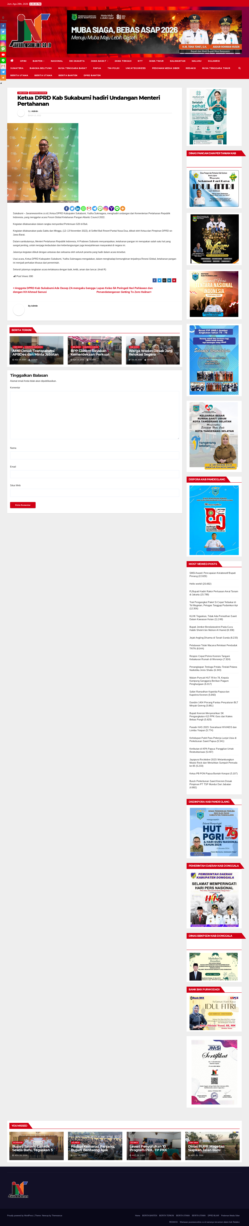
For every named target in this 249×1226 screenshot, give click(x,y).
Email (13, 466)
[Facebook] (66, 208)
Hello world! (195, 584)
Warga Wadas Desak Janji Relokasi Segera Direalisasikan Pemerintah (151, 354)
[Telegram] (94, 208)
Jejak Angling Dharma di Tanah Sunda (209, 638)
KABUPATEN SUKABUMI (38, 93)
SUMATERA (16, 68)
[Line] (117, 208)
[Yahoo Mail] (111, 208)
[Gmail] (89, 208)
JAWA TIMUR (156, 61)
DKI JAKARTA (77, 61)
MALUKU (197, 61)
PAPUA (97, 68)
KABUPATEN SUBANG (90, 347)
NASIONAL (57, 61)
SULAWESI (214, 61)
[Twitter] (72, 208)
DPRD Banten (92, 75)
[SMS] (100, 208)
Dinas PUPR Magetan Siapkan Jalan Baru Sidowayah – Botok (206, 1150)
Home (137, 1215)
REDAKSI (191, 68)
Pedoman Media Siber (166, 68)
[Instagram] (105, 208)
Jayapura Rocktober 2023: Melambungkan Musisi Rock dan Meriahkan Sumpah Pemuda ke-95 (213, 762)
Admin (34, 111)
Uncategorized (136, 68)
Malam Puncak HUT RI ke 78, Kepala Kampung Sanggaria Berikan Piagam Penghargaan (209, 681)
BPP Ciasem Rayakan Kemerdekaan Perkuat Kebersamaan (90, 354)
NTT (140, 61)
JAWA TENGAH (123, 61)
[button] (239, 68)
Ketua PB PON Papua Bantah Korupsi (209, 773)
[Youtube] (3, 55)
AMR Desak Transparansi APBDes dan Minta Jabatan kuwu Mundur (35, 354)
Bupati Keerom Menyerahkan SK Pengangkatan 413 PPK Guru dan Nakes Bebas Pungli (211, 716)
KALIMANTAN (177, 61)
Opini (23, 61)
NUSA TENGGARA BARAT (72, 68)
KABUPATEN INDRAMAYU (33, 347)
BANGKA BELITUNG (41, 68)
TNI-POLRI (113, 68)
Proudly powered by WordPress (20, 1215)
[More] (122, 208)
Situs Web (15, 485)
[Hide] (1, 83)
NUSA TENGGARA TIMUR (216, 68)
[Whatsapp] (83, 208)
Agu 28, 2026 (21, 1155)
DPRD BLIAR (213, 1215)
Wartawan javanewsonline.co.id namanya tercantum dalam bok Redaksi (210, 1222)
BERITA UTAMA (19, 75)
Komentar (15, 387)
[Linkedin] (77, 208)
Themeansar (57, 1215)
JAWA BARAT (98, 61)
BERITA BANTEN (68, 75)
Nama (13, 448)
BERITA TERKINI (166, 1215)
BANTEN (37, 61)
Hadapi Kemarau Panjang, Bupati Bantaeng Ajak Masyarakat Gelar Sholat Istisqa (93, 1151)
